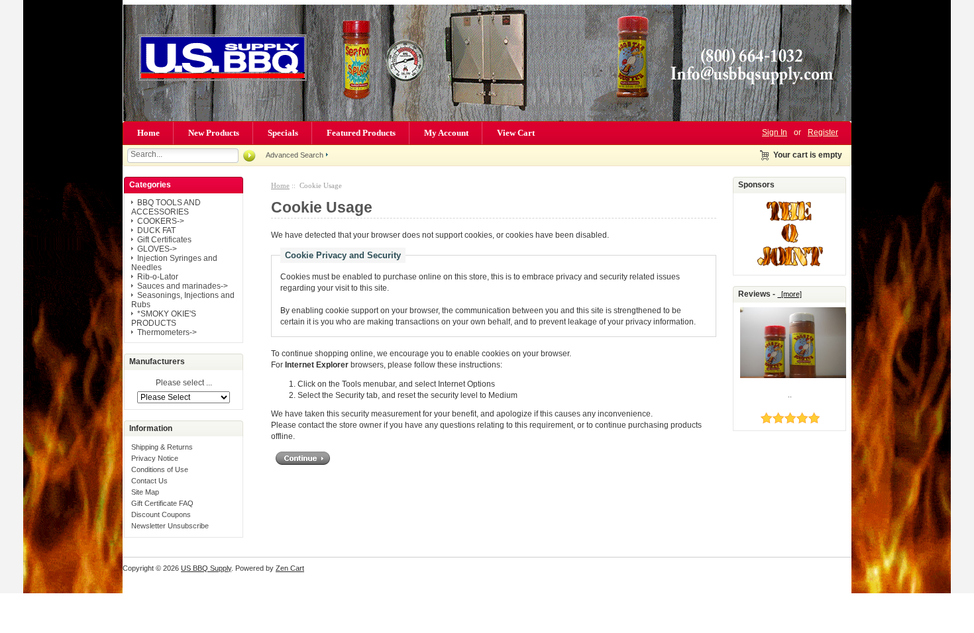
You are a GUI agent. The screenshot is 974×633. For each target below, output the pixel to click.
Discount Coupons (161, 514)
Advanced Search (294, 155)
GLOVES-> (157, 249)
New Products (213, 133)
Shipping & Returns (162, 447)
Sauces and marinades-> (182, 286)
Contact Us (149, 481)
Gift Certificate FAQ (162, 503)
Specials (283, 133)
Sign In (774, 132)
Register (823, 132)
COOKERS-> (160, 221)
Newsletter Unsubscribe (170, 526)
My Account (446, 133)
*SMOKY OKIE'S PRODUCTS (163, 318)
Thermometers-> (167, 332)
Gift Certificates (164, 239)
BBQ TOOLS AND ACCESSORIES (166, 207)
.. (790, 395)
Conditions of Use (159, 469)
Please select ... (184, 383)
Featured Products (361, 133)
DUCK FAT (156, 230)
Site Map (145, 492)
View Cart (516, 133)
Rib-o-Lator (157, 276)
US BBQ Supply (206, 568)
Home (148, 133)
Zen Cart (290, 568)
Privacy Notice (154, 458)
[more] (789, 294)
